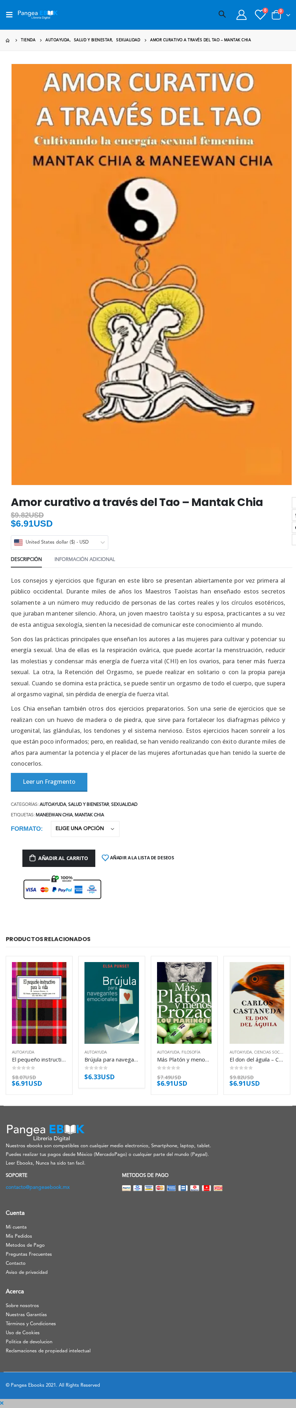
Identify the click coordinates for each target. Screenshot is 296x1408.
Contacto (16, 1263)
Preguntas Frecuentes (29, 1254)
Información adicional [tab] (85, 559)
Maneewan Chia (54, 815)
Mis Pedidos (19, 1236)
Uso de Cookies (23, 1333)
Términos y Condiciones (31, 1324)
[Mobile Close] (2, 1403)
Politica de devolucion (29, 1342)
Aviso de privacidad (27, 1272)
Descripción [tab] (26, 559)
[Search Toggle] (222, 15)
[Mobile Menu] (11, 14)
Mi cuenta (16, 1227)
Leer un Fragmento (49, 782)
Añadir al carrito (63, 858)
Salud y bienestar (88, 805)
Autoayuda (53, 805)
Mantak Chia (89, 815)
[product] (39, 1003)
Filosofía (191, 1052)
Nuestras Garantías (26, 1315)
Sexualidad (124, 805)
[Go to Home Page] (8, 40)
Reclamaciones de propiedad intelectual (48, 1351)
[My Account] (241, 14)
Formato (26, 828)
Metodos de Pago (25, 1245)
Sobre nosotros (22, 1305)
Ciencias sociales (272, 1052)
